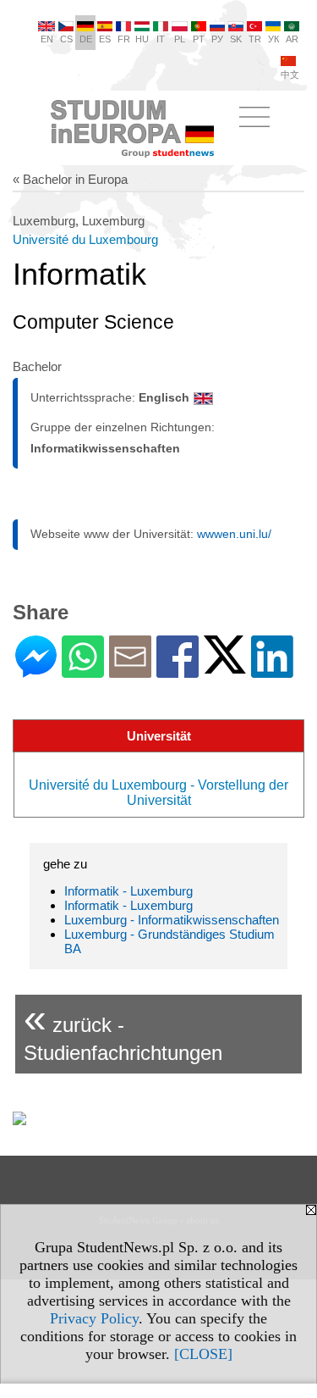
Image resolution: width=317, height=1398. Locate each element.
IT (160, 39)
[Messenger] (36, 670)
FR (124, 39)
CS (66, 39)
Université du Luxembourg (85, 239)
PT (199, 39)
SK (236, 39)
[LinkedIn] (272, 670)
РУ (217, 39)
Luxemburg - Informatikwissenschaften (171, 920)
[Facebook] (177, 670)
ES (105, 39)
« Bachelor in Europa (70, 179)
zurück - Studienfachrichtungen (123, 1030)
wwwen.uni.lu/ (234, 534)
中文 (290, 74)
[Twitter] (225, 666)
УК (273, 39)
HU (142, 39)
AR (292, 39)
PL (179, 39)
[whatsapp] (83, 670)
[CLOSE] (203, 1353)
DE (85, 39)
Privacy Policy (94, 1318)
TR (255, 39)
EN (47, 39)
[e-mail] (130, 670)
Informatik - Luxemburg (128, 891)
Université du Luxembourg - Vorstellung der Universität (158, 792)
